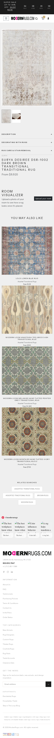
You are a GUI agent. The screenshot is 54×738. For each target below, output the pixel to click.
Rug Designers (8, 635)
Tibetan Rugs (8, 644)
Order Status (8, 617)
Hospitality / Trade (10, 701)
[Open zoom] (27, 67)
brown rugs (42, 496)
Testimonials (8, 594)
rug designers (27, 717)
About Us (6, 585)
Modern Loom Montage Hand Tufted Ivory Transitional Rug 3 (27, 460)
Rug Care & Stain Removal (16, 150)
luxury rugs (35, 720)
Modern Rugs (27, 502)
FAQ (4, 589)
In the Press (7, 613)
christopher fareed (17, 720)
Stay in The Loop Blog (11, 706)
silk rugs (35, 717)
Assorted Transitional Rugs (27, 489)
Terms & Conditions (10, 603)
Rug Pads (6, 653)
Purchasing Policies (10, 599)
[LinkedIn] (12, 571)
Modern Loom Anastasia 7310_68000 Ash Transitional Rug (27, 338)
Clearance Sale (8, 663)
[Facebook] (4, 571)
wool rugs (27, 720)
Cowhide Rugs (8, 649)
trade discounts (45, 720)
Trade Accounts (9, 658)
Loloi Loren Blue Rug (27, 278)
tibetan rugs (17, 717)
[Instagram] (8, 571)
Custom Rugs (8, 639)
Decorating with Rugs (14, 142)
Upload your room (43, 198)
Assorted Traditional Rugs (18, 496)
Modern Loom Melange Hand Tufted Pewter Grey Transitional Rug (27, 399)
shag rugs (43, 717)
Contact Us (7, 608)
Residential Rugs (9, 696)
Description (9, 134)
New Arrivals (8, 630)
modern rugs (8, 717)
